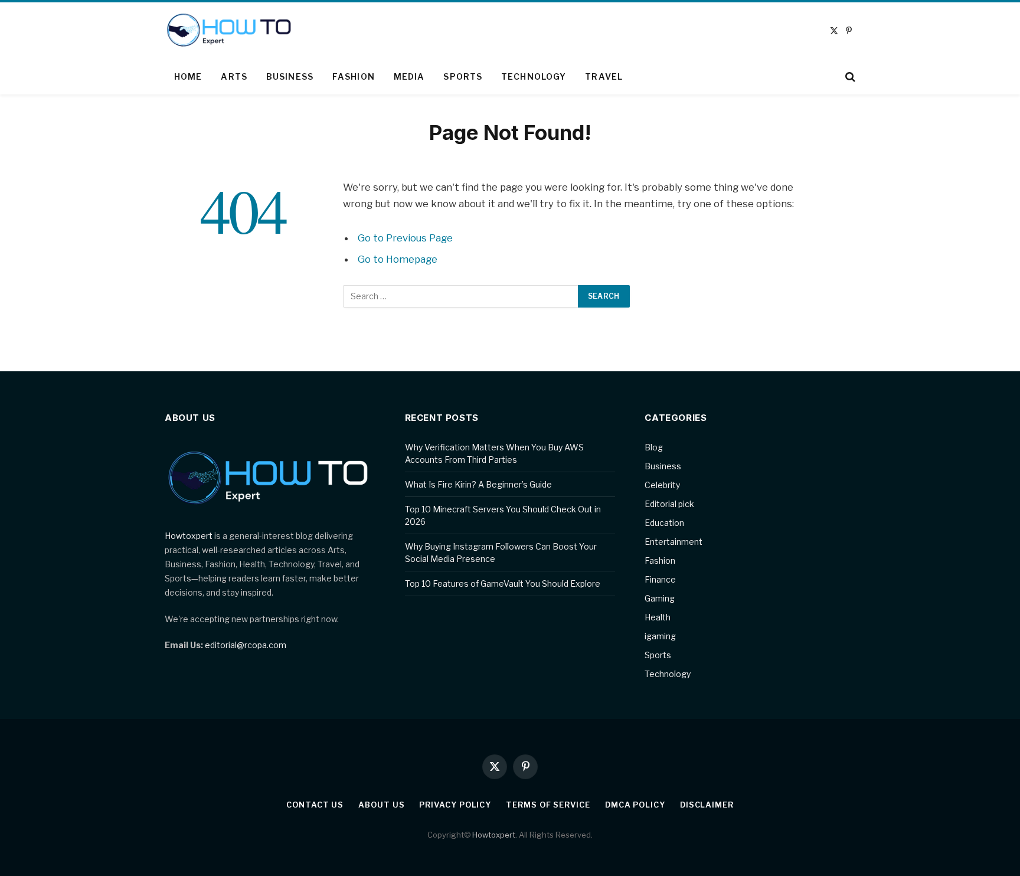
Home (188, 76)
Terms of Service (548, 804)
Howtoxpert (188, 536)
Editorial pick (669, 504)
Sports (462, 76)
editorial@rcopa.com (245, 645)
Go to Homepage (397, 259)
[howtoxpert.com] (230, 30)
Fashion (353, 76)
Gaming (660, 598)
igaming (660, 636)
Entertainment (673, 542)
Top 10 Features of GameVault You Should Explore (502, 583)
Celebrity (662, 485)
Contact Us (315, 804)
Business (289, 76)
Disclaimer (707, 804)
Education (664, 523)
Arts (234, 76)
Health (658, 617)
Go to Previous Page (405, 238)
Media (409, 76)
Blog (654, 447)
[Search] (849, 77)
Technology (533, 76)
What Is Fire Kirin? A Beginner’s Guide (478, 484)
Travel (604, 76)
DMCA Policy (635, 804)
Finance (660, 579)
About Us (381, 804)
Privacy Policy (455, 804)
